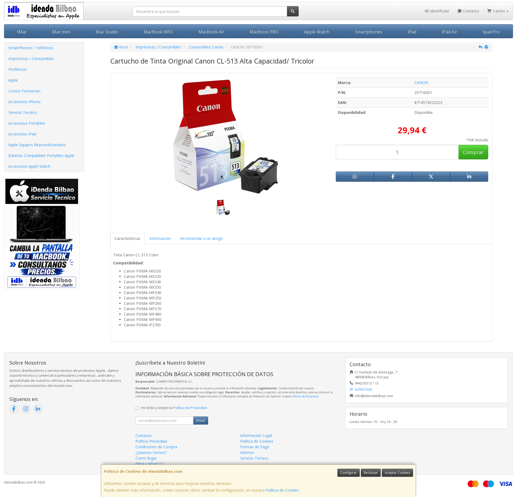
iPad (412, 32)
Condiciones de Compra (156, 446)
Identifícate (439, 10)
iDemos (247, 452)
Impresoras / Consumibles (31, 58)
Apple (13, 80)
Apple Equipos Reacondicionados (37, 144)
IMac (22, 32)
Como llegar (146, 458)
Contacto (470, 10)
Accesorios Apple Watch (29, 166)
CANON (421, 82)
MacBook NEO (158, 32)
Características (127, 238)
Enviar (200, 420)
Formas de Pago (254, 446)
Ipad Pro (491, 32)
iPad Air (449, 32)
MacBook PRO (264, 32)
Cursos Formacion (24, 90)
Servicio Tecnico (22, 112)
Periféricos (17, 69)
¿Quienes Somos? (151, 452)
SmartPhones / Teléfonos (30, 47)
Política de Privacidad (305, 396)
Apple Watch (316, 32)
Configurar (348, 472)
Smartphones (368, 32)
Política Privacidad (151, 441)
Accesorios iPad (22, 133)
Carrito (499, 10)
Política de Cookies (282, 490)
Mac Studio (107, 32)
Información (160, 238)
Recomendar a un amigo (201, 238)
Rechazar (371, 472)
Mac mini (61, 32)
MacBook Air (211, 32)
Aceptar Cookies (397, 472)
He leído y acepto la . (174, 407)
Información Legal (256, 435)
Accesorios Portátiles (26, 123)
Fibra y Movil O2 (149, 463)
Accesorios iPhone (24, 101)
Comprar (473, 152)
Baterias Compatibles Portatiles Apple (41, 155)
